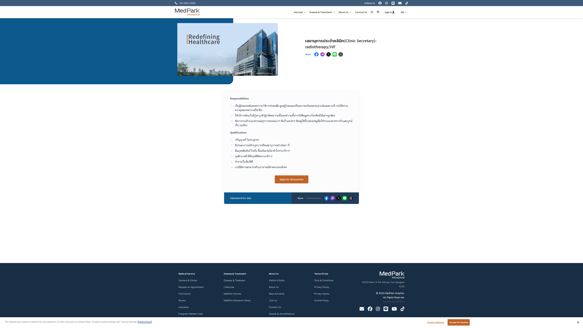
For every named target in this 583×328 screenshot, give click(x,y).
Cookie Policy (321, 300)
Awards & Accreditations (281, 313)
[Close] (578, 322)
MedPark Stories (232, 293)
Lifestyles (229, 287)
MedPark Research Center (237, 300)
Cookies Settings (435, 322)
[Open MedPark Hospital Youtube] (394, 309)
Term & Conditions (324, 280)
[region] (291, 322)
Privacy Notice (321, 293)
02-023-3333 (188, 3)
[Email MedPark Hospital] (362, 309)
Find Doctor (185, 293)
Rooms (182, 300)
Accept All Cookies (458, 322)
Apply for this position (291, 179)
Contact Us (275, 307)
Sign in (388, 12)
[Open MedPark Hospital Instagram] (378, 309)
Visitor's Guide (276, 280)
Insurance (184, 307)
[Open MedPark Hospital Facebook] (370, 309)
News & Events (276, 293)
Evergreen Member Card (191, 313)
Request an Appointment (191, 287)
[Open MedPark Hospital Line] (386, 309)
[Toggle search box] (372, 12)
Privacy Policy (321, 287)
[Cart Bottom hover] (378, 12)
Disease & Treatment (234, 280)
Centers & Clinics (188, 280)
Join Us (273, 300)
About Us (274, 287)
